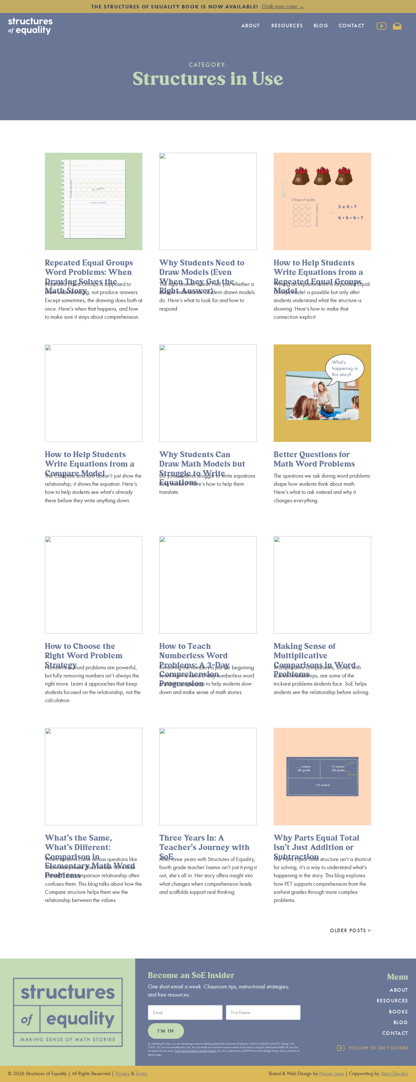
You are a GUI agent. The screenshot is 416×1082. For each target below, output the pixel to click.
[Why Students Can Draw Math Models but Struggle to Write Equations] (208, 393)
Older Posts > (350, 930)
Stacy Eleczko (394, 1073)
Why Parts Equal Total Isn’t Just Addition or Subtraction (316, 847)
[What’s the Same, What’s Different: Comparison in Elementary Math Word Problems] (93, 776)
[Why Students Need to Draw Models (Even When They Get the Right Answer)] (208, 201)
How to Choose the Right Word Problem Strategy (84, 656)
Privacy (122, 1073)
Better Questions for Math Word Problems (314, 459)
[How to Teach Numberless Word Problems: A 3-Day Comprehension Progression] (208, 585)
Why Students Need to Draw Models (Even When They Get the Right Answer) (201, 277)
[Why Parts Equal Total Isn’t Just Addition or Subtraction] (322, 776)
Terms (141, 1073)
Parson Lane (331, 1073)
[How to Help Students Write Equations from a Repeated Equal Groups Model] (322, 201)
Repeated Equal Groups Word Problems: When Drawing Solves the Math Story (89, 277)
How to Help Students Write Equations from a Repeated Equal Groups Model (318, 277)
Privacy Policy (279, 1051)
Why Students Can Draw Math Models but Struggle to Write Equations (202, 468)
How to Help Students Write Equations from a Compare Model (89, 464)
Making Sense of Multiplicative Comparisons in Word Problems (315, 660)
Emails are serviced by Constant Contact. (196, 1051)
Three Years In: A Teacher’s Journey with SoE (204, 847)
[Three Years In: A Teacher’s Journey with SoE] (208, 776)
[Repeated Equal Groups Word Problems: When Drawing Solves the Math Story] (93, 201)
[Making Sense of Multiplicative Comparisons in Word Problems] (322, 585)
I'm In (166, 1031)
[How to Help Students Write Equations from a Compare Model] (93, 393)
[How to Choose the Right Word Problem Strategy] (93, 585)
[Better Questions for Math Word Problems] (322, 393)
